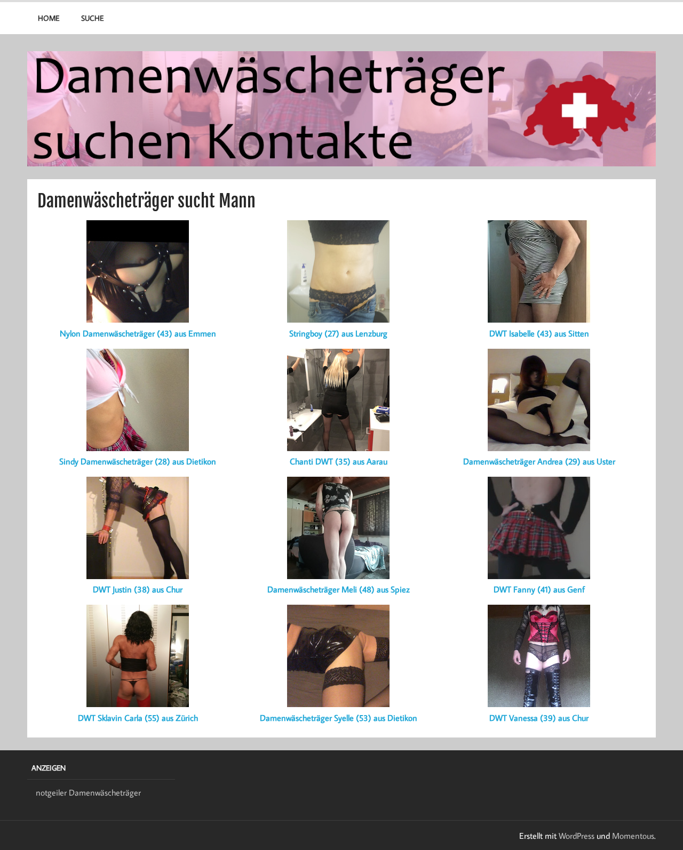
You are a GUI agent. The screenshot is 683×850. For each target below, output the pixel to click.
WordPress (576, 835)
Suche (92, 18)
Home (48, 18)
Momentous (633, 835)
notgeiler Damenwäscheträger (88, 792)
